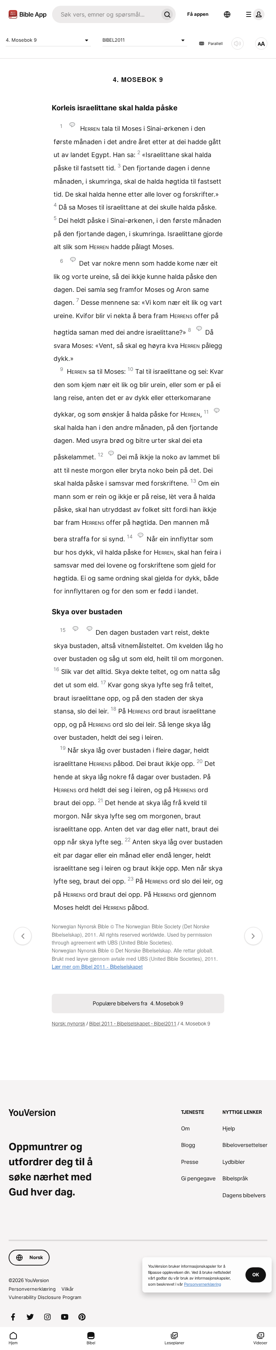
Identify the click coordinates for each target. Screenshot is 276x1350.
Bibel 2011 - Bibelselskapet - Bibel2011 (132, 1023)
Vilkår (67, 1289)
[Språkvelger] (227, 14)
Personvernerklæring (32, 1289)
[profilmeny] (253, 14)
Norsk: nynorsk (68, 1023)
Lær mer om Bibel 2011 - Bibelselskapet (97, 966)
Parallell (215, 43)
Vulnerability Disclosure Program (45, 1297)
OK (255, 1274)
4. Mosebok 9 (21, 40)
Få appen (197, 14)
